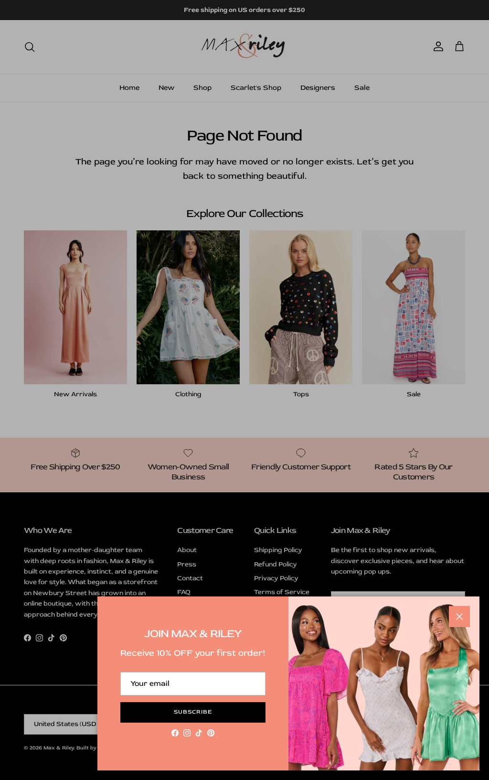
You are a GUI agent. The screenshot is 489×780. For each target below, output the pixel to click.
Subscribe (193, 711)
